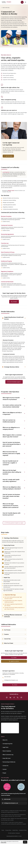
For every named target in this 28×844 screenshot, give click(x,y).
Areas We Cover (7, 758)
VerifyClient (16, 836)
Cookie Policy (15, 830)
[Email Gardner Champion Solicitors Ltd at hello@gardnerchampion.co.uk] (21, 697)
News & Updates (7, 751)
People (4, 773)
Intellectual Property (6, 261)
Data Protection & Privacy (7, 252)
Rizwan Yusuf (11, 190)
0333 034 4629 (7, 676)
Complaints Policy (23, 830)
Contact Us (5, 765)
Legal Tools (5, 747)
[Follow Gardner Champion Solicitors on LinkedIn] (10, 697)
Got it (25, 842)
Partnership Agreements (7, 234)
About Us (5, 740)
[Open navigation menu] (25, 2)
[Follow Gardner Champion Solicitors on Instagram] (6, 697)
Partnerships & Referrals (9, 762)
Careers (5, 769)
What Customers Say (8, 754)
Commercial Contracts (7, 225)
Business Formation (6, 216)
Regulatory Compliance (7, 271)
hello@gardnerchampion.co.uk (11, 680)
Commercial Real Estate (7, 281)
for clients (20, 836)
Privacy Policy (8, 830)
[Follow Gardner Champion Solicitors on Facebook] (14, 697)
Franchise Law (5, 243)
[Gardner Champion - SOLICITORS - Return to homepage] (7, 2)
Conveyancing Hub (7, 743)
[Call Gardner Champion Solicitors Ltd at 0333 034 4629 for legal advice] (17, 697)
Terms (2, 830)
